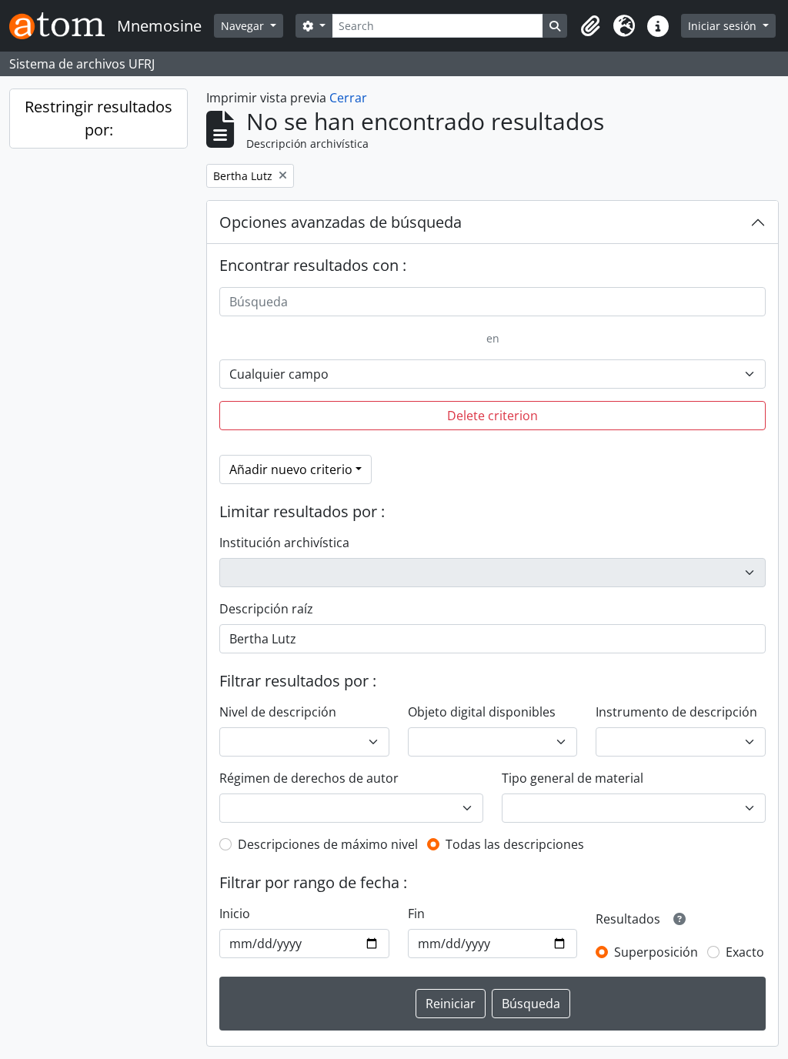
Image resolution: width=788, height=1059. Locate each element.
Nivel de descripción (277, 711)
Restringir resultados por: (98, 118)
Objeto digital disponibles (482, 711)
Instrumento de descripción (676, 711)
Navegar (244, 25)
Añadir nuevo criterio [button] (290, 469)
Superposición (656, 952)
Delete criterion (492, 415)
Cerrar (348, 97)
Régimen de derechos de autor (309, 778)
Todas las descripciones (515, 844)
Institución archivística (284, 542)
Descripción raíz (266, 608)
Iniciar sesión (724, 25)
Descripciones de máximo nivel (328, 844)
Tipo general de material (572, 778)
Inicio (234, 913)
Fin (416, 913)
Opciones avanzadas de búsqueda (340, 222)
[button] (590, 26)
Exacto (745, 952)
